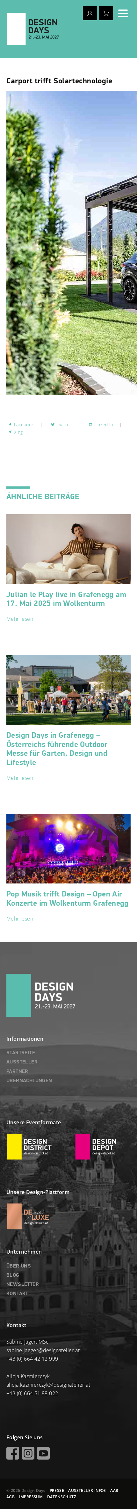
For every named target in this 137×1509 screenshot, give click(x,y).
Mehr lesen (19, 618)
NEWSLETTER (22, 1284)
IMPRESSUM (31, 1496)
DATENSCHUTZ (61, 1496)
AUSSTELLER (22, 1062)
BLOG (12, 1275)
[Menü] (123, 13)
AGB (10, 1496)
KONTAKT (17, 1293)
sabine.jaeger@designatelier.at (43, 1350)
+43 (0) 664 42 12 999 (32, 1358)
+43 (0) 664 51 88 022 (32, 1393)
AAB (114, 1490)
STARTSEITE (20, 1053)
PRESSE (57, 1490)
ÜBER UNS (18, 1266)
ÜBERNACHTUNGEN (29, 1080)
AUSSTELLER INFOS (87, 1490)
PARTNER (17, 1071)
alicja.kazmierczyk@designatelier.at (48, 1384)
